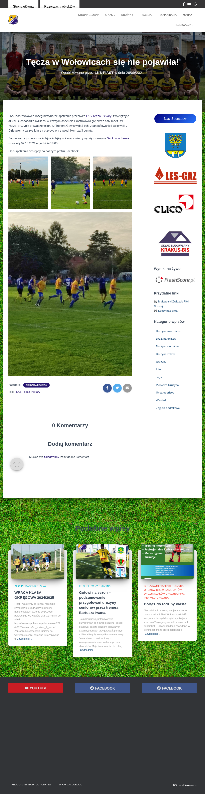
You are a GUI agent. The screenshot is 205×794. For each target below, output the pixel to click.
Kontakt (188, 15)
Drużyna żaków (165, 354)
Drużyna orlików (166, 338)
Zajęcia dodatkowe (168, 407)
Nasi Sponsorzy (175, 118)
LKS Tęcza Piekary (98, 116)
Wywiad (161, 400)
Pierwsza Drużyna (36, 385)
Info (158, 369)
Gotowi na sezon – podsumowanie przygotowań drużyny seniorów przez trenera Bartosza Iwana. (98, 603)
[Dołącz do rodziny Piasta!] (167, 561)
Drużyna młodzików (168, 331)
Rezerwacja (183, 25)
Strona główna (23, 6)
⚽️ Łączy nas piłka (166, 310)
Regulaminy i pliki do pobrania (31, 784)
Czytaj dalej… (24, 638)
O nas (109, 15)
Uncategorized (165, 392)
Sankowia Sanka (118, 138)
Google (195, 4)
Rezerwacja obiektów (59, 6)
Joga (159, 377)
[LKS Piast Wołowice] (13, 20)
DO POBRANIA (168, 15)
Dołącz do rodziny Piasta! (166, 604)
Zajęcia (147, 15)
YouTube (189, 4)
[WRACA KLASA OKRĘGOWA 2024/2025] (37, 561)
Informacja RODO (70, 784)
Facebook (184, 4)
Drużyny (127, 15)
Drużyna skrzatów (167, 346)
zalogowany (51, 456)
